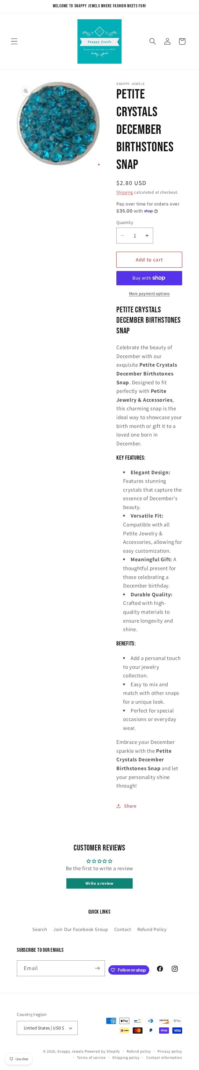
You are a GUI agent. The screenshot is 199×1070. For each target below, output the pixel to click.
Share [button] (130, 806)
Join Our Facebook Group (80, 929)
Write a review (99, 883)
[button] (14, 41)
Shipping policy (126, 1057)
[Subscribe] (97, 968)
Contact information (164, 1057)
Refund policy (139, 1051)
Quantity (124, 222)
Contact (122, 929)
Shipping (124, 192)
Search (39, 929)
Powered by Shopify (102, 1051)
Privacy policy (170, 1051)
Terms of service (91, 1057)
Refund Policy (152, 929)
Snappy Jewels (70, 1051)
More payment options (149, 293)
